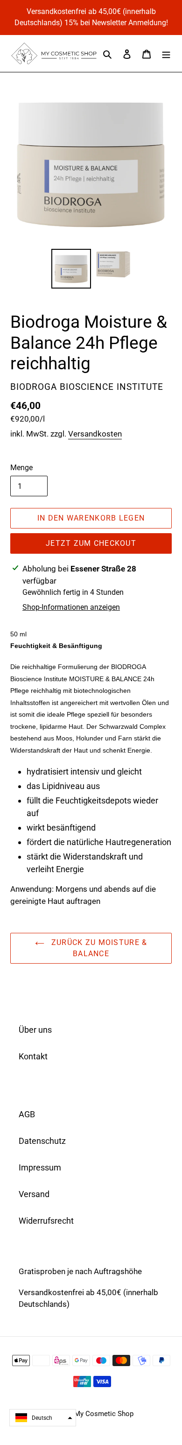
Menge (21, 467)
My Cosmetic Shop (103, 1414)
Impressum (40, 1167)
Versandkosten (95, 433)
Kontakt (33, 1056)
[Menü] (166, 53)
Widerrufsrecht (46, 1221)
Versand (34, 1194)
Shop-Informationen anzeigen (71, 607)
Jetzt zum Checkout (91, 543)
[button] (42, 1417)
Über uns (35, 1030)
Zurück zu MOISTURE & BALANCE (98, 948)
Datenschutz (42, 1141)
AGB (27, 1114)
